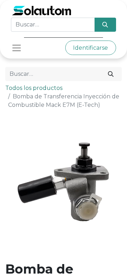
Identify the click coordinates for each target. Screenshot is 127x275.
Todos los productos (33, 88)
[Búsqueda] (105, 25)
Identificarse (90, 47)
